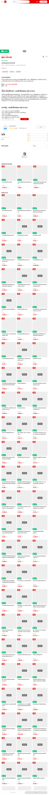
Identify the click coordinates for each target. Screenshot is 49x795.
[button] (5, 72)
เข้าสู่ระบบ (44, 1)
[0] (37, 1)
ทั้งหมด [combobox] (34, 146)
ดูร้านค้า (41, 127)
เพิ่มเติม (25, 119)
